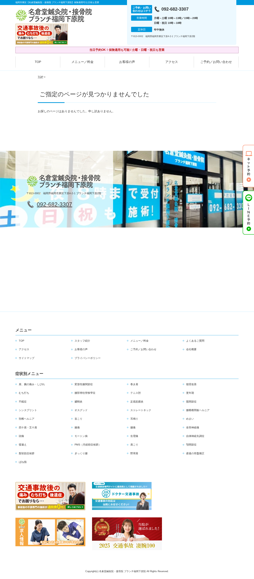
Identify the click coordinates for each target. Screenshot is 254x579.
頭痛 (21, 436)
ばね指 (23, 461)
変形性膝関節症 (84, 384)
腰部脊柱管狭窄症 (85, 392)
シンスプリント (28, 410)
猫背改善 (191, 384)
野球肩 (134, 453)
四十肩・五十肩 (28, 427)
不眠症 (23, 401)
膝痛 (77, 427)
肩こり (134, 444)
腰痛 (133, 427)
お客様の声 (127, 62)
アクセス (171, 62)
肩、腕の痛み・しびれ (32, 384)
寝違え (23, 444)
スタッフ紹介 (82, 340)
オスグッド (81, 410)
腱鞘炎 (78, 401)
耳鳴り (134, 418)
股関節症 (191, 401)
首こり (78, 418)
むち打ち (24, 392)
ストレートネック (140, 410)
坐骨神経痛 (192, 427)
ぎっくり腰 (81, 453)
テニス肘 (135, 392)
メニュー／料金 (82, 62)
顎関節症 (191, 444)
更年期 (190, 392)
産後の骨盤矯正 (195, 453)
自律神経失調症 (195, 436)
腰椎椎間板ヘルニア (198, 410)
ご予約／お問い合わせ (216, 62)
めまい (190, 418)
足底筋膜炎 (136, 401)
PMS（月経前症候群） (88, 444)
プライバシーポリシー (88, 358)
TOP (38, 62)
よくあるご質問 (195, 340)
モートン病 (81, 436)
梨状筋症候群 (26, 453)
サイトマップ (26, 358)
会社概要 (191, 349)
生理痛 (134, 436)
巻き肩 (134, 384)
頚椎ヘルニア (26, 418)
